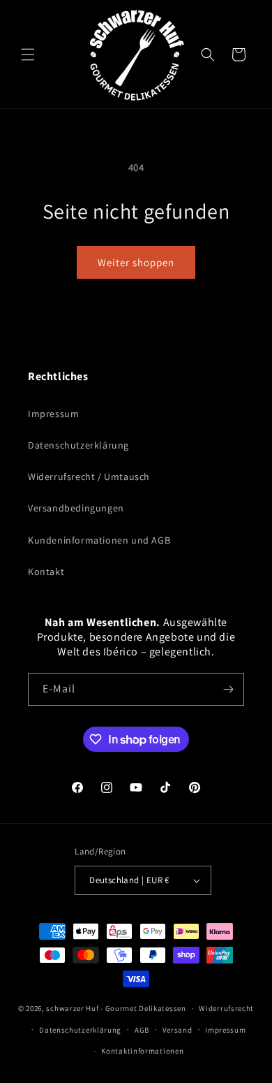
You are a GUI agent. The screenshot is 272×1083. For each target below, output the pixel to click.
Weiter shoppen (136, 262)
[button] (28, 54)
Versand (177, 1030)
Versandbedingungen (76, 508)
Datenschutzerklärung (78, 445)
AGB (142, 1030)
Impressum (53, 413)
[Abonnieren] (228, 689)
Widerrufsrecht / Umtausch (89, 476)
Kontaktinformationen (142, 1051)
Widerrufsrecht (226, 1008)
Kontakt (46, 571)
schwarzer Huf (72, 1008)
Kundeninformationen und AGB (99, 540)
